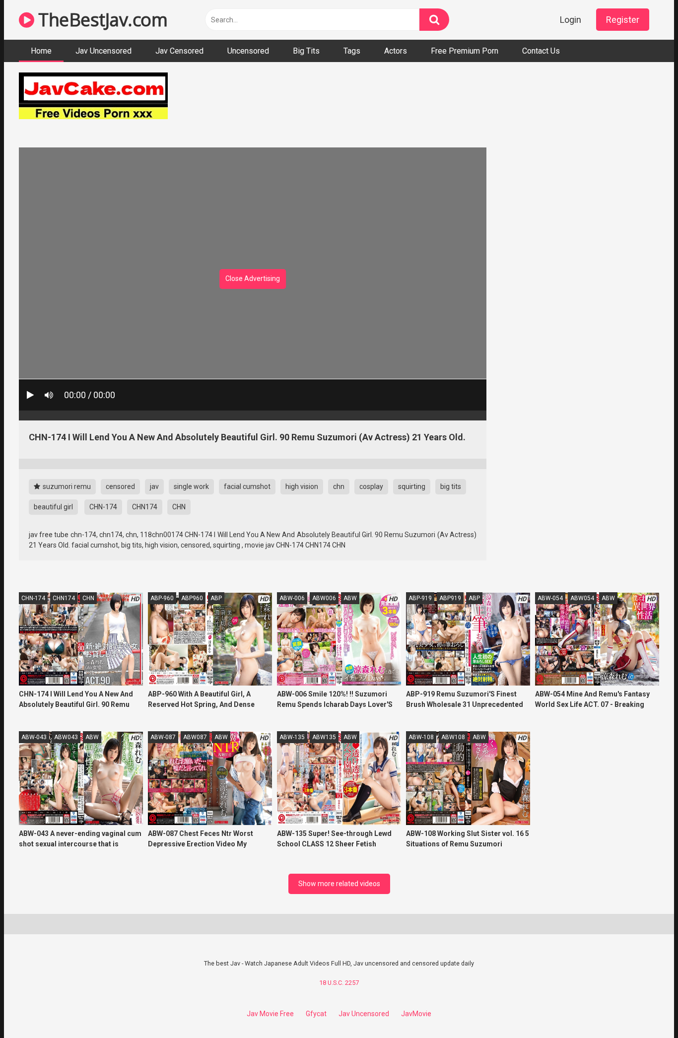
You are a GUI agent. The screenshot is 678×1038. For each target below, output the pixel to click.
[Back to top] (644, 1008)
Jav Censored (179, 51)
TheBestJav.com (100, 19)
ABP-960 (162, 598)
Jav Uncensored (103, 51)
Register (622, 19)
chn (338, 486)
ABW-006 (292, 598)
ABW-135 (292, 737)
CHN (179, 507)
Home (41, 51)
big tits (450, 486)
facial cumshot (247, 486)
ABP (216, 598)
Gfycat (316, 1014)
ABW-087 (163, 737)
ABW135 (324, 737)
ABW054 (582, 598)
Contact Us (541, 51)
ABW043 (66, 737)
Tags (351, 51)
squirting (411, 486)
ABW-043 (34, 737)
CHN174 (144, 507)
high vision (301, 486)
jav (154, 486)
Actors (395, 51)
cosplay (371, 486)
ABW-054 (550, 598)
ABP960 (192, 598)
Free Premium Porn (464, 51)
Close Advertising (252, 278)
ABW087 (195, 737)
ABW (350, 598)
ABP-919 (420, 598)
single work (191, 486)
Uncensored (248, 51)
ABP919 (450, 598)
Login (570, 19)
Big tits (306, 51)
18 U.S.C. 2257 (339, 982)
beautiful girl (53, 507)
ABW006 (324, 598)
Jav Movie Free (270, 1014)
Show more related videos (339, 884)
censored (120, 486)
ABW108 (453, 737)
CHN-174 (103, 507)
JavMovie (416, 1014)
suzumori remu (66, 486)
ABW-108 (421, 737)
